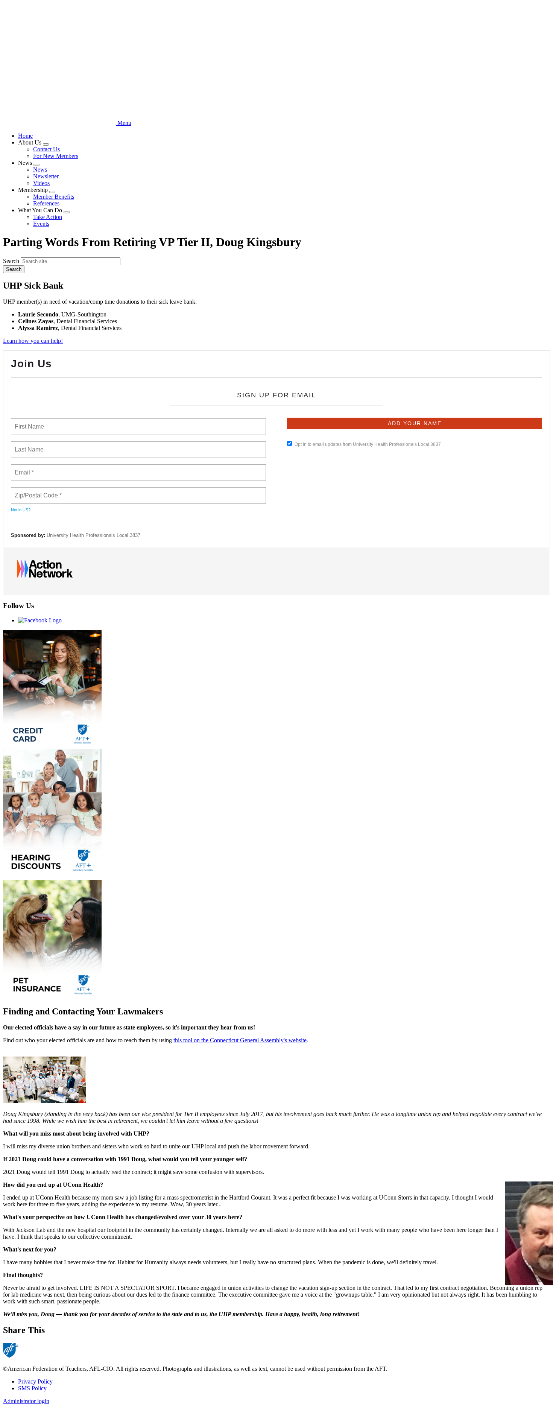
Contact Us (46, 149)
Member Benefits (53, 196)
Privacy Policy (35, 1381)
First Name (28, 422)
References (46, 203)
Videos (41, 183)
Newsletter (46, 176)
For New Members (55, 156)
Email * (23, 468)
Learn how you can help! (33, 341)
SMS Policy (32, 1388)
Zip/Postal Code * (36, 491)
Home (25, 135)
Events (41, 223)
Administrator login (26, 1401)
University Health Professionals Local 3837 (93, 535)
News (40, 169)
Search (11, 261)
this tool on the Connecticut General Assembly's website (240, 1040)
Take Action (47, 217)
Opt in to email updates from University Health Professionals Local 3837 (368, 444)
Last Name (27, 445)
